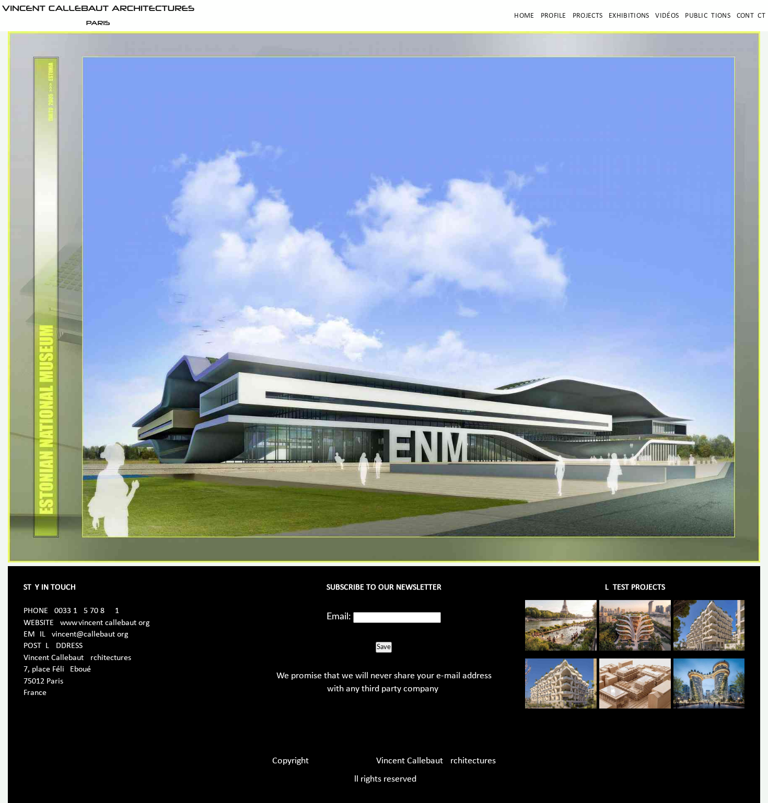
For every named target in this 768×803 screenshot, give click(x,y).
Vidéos (667, 16)
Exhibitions (629, 16)
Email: (339, 616)
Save (384, 647)
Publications (707, 16)
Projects (587, 16)
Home (524, 16)
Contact (751, 16)
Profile (553, 16)
